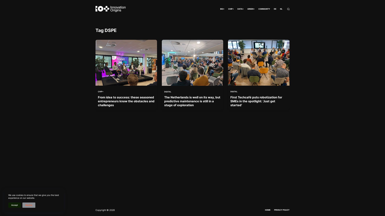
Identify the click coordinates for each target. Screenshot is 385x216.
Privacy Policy (282, 210)
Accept (14, 205)
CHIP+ (231, 9)
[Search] (288, 9)
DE (275, 9)
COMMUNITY (264, 9)
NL (281, 9)
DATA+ (240, 9)
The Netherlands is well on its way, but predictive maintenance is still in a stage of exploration (192, 101)
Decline (28, 205)
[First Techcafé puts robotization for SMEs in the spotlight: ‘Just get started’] (259, 63)
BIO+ (222, 9)
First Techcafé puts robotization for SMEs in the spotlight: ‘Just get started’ (256, 101)
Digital (167, 92)
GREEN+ (251, 9)
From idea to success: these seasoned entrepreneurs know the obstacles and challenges (126, 101)
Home (267, 210)
